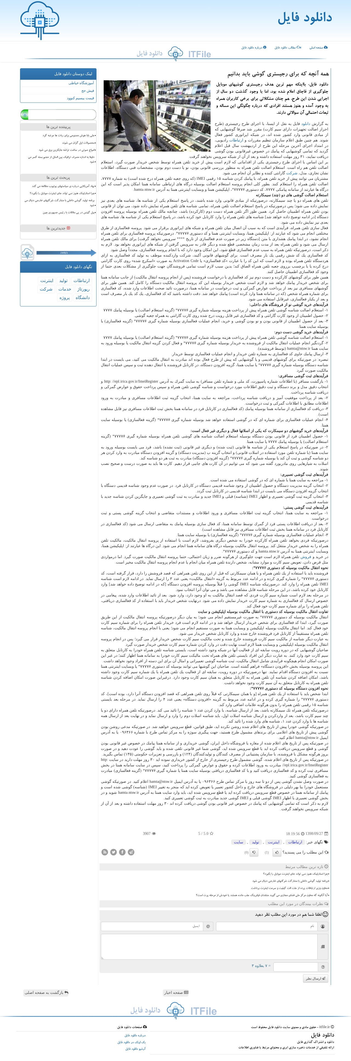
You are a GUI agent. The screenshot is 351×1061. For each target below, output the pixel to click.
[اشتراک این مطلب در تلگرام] (131, 852)
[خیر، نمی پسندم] (254, 852)
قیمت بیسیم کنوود (80, 98)
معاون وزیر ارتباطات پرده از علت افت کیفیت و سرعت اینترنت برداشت (289, 888)
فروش (306, 557)
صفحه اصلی (316, 48)
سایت (238, 842)
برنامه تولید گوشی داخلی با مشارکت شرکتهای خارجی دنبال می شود (290, 881)
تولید (255, 842)
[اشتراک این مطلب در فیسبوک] (122, 852)
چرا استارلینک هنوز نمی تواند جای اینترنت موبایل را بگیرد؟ (295, 874)
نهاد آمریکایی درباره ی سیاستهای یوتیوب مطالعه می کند (63, 186)
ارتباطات (236, 140)
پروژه (65, 297)
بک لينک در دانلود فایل (131, 1043)
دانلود (305, 124)
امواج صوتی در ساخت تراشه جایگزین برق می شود (66, 150)
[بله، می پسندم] (277, 852)
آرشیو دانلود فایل (135, 1049)
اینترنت (273, 842)
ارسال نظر (314, 978)
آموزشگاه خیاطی (81, 83)
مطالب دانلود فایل (285, 48)
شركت (292, 173)
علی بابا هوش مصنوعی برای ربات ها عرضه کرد (68, 135)
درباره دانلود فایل (252, 48)
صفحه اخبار (174, 993)
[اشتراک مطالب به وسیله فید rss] (105, 852)
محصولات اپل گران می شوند (78, 143)
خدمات (64, 289)
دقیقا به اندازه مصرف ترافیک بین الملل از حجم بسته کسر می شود (61, 160)
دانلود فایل (304, 19)
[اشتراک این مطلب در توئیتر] (113, 852)
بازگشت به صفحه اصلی (44, 993)
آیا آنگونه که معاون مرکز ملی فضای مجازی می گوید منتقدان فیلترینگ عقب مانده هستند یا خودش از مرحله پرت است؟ (262, 895)
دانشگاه (83, 297)
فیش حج (87, 91)
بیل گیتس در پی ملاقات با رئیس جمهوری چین (68, 212)
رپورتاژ (83, 289)
